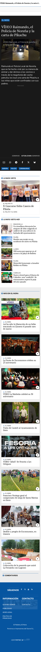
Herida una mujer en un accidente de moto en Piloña (25, 240)
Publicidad (7, 608)
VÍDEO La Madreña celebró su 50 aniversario (18, 395)
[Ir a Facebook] (21, 589)
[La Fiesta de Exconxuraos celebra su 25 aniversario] (20, 345)
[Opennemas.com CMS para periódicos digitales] (20, 640)
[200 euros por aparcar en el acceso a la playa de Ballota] (6, 253)
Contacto (26, 604)
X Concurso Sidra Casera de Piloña (18, 207)
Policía (13, 168)
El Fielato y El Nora (10, 212)
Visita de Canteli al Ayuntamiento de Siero (20, 429)
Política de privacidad (7, 617)
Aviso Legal (7, 612)
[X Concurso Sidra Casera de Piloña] (20, 191)
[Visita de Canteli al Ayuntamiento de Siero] (20, 412)
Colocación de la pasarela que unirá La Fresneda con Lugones (19, 566)
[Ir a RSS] (32, 589)
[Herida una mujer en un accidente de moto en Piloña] (6, 241)
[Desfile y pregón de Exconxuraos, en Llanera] (20, 516)
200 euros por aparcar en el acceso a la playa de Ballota (24, 252)
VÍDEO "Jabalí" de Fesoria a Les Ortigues (17, 462)
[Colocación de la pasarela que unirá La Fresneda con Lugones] (20, 550)
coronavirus (24, 168)
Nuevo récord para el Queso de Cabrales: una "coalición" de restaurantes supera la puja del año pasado (26, 278)
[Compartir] (10, 162)
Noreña (5, 168)
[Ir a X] (25, 589)
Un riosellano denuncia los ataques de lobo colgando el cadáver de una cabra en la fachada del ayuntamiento (25, 229)
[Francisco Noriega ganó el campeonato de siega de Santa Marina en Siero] (20, 480)
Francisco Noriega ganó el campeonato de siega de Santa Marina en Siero (20, 498)
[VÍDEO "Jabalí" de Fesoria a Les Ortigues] (20, 446)
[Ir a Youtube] (28, 589)
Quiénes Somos (9, 604)
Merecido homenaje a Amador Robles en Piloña (26, 264)
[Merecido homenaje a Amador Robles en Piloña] (6, 265)
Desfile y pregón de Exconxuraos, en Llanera (19, 532)
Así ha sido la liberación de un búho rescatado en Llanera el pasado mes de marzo (19, 326)
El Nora (5, 20)
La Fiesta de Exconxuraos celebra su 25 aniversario (19, 361)
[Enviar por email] (4, 162)
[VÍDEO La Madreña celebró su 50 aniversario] (20, 378)
